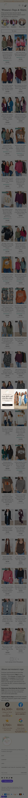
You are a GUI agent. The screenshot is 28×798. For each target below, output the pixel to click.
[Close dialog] (26, 389)
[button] (7, 406)
